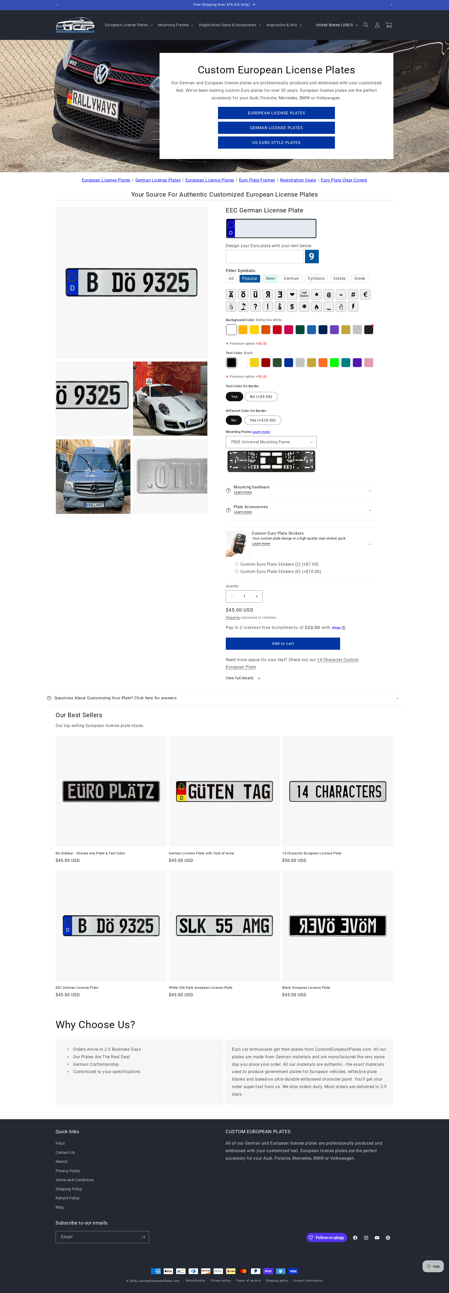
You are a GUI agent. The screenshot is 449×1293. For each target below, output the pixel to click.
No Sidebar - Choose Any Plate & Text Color (90, 853)
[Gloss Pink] (288, 329)
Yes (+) (263, 420)
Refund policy (196, 1280)
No (233, 420)
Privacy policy (221, 1280)
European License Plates (106, 180)
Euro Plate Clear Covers (344, 180)
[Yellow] (254, 362)
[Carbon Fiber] (369, 329)
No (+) (261, 397)
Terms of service (248, 1280)
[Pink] (369, 362)
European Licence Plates (210, 180)
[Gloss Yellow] (254, 329)
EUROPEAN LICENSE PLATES (276, 113)
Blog (59, 1207)
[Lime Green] (334, 362)
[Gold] (346, 329)
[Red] (266, 362)
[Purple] (357, 362)
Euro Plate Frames (257, 180)
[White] (243, 362)
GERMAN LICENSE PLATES (276, 128)
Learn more (261, 432)
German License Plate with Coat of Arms (201, 853)
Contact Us (65, 1153)
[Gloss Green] (300, 329)
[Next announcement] (391, 5)
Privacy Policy (68, 1171)
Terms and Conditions (75, 1180)
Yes (234, 397)
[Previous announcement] (57, 5)
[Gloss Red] (277, 329)
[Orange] (323, 362)
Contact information (307, 1280)
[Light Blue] (311, 329)
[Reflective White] (231, 329)
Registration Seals (298, 180)
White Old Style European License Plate (201, 988)
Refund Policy (68, 1198)
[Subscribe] (143, 1237)
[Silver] (357, 329)
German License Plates (158, 180)
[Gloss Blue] (323, 329)
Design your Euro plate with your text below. (269, 245)
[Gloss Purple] (334, 329)
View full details (240, 678)
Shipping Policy (69, 1189)
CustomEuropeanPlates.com (159, 1281)
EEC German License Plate (77, 988)
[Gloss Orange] (266, 329)
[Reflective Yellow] (243, 329)
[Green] (277, 362)
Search (62, 1162)
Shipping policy (277, 1280)
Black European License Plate (306, 988)
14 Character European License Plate (312, 853)
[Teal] (346, 362)
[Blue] (288, 362)
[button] (128, 24)
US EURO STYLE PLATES (276, 142)
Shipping (233, 617)
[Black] (231, 362)
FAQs (60, 1143)
